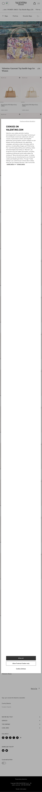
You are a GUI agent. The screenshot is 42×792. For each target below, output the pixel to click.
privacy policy (21, 164)
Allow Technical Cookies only (21, 663)
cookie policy (10, 164)
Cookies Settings (21, 668)
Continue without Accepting (27, 121)
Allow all (21, 658)
